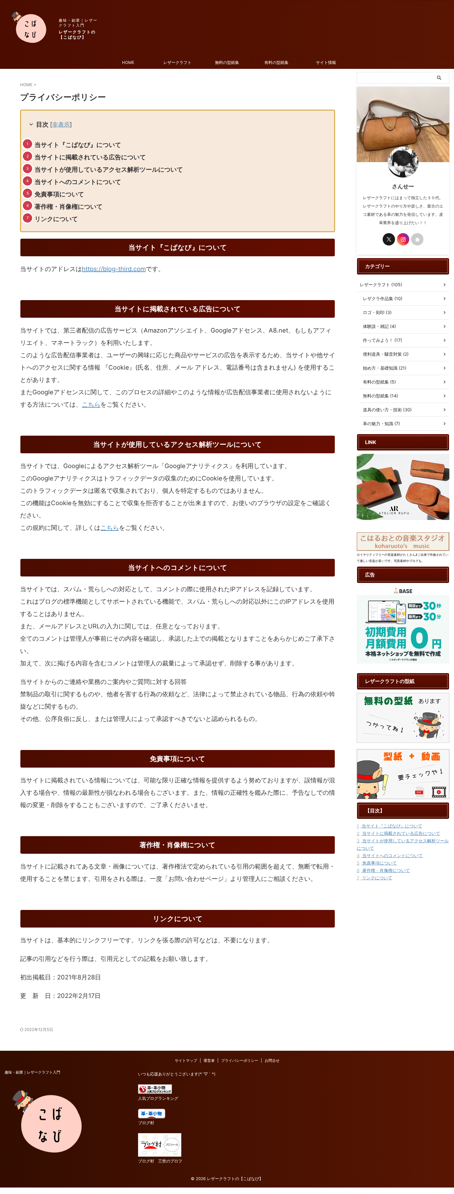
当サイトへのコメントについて (78, 182)
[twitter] (389, 239)
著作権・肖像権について (69, 206)
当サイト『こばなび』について (78, 145)
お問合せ (272, 1060)
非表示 (61, 124)
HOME (128, 62)
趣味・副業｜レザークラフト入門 (32, 1072)
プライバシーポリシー (239, 1060)
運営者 (209, 1060)
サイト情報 (326, 62)
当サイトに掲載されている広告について (90, 157)
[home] (417, 239)
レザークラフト (177, 62)
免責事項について (59, 194)
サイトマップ (186, 1060)
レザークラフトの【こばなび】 (77, 34)
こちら (91, 404)
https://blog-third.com (114, 269)
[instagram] (403, 239)
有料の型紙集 (276, 62)
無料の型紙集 (227, 62)
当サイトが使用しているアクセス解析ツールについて (109, 169)
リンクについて (56, 219)
